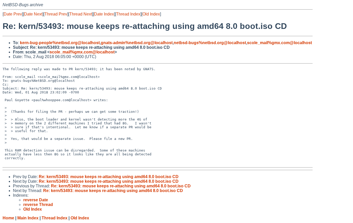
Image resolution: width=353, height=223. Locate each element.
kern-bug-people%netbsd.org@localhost (60, 43)
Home (8, 218)
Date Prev (13, 14)
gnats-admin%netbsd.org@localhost (137, 43)
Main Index (28, 218)
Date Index (104, 14)
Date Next (33, 14)
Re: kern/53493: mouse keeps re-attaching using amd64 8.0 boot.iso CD (109, 176)
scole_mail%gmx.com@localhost (279, 43)
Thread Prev (55, 14)
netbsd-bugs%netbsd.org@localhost (210, 43)
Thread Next (80, 14)
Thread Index (128, 14)
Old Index (151, 14)
